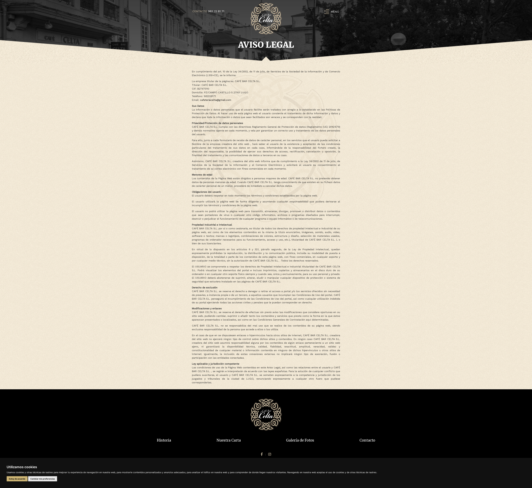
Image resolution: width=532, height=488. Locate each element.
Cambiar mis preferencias (42, 479)
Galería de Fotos (300, 440)
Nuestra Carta (229, 440)
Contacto (367, 440)
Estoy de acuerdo (17, 479)
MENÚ (335, 11)
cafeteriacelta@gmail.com (215, 99)
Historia (164, 440)
